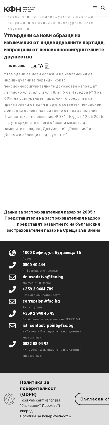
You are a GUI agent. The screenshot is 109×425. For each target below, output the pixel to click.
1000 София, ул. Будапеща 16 (52, 252)
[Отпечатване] (47, 66)
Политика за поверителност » (45, 416)
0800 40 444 (34, 264)
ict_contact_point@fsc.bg (48, 325)
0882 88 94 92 (35, 343)
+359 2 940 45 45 (38, 313)
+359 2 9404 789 (38, 289)
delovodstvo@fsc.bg (43, 276)
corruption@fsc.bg (41, 301)
